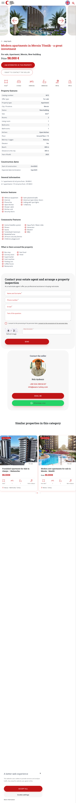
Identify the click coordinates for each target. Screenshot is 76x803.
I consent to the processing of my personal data (38, 323)
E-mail (9, 307)
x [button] (40, 773)
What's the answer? (28, 329)
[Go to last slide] (14, 20)
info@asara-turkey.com (38, 387)
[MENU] (3, 3)
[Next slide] (61, 20)
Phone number (12, 300)
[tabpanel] (18, 463)
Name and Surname (14, 293)
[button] (23, 789)
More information (9, 800)
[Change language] (67, 3)
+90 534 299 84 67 (38, 384)
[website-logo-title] (13, 3)
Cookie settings (23, 795)
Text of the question (14, 313)
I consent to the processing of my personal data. (53, 323)
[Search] (73, 3)
